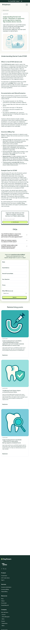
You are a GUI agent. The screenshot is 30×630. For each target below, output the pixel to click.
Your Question (5, 279)
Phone (3, 285)
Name (3, 262)
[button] (27, 5)
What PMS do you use (7, 290)
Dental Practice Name (7, 273)
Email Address (5, 267)
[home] (6, 4)
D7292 (11, 83)
